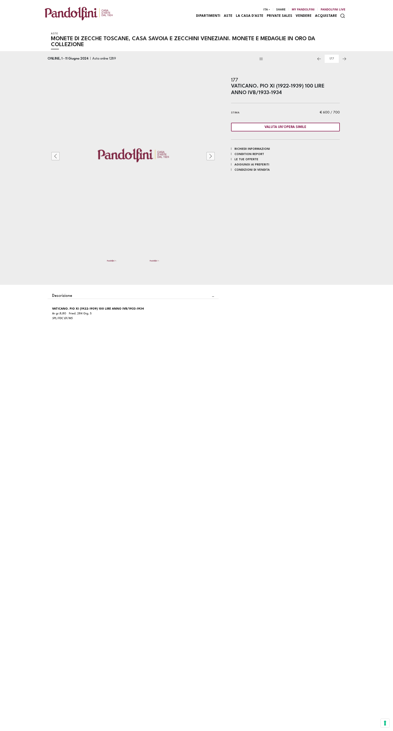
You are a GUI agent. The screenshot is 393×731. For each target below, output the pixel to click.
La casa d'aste (249, 16)
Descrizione (62, 296)
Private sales (279, 16)
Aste (228, 16)
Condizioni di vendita (252, 169)
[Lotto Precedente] (319, 58)
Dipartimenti (208, 16)
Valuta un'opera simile (285, 127)
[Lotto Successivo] (344, 58)
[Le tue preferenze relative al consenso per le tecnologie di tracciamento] (385, 723)
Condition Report (249, 154)
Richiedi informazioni (252, 149)
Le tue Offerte (246, 159)
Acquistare (326, 16)
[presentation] (55, 156)
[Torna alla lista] (286, 58)
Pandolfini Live (333, 9)
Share (281, 9)
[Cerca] (343, 16)
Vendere (304, 16)
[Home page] (78, 13)
